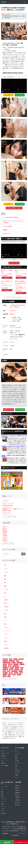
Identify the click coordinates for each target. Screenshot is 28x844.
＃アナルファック (6, 662)
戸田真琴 (5, 535)
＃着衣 (4, 671)
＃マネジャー (19, 662)
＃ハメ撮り (5, 669)
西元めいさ (5, 539)
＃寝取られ (21, 659)
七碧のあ (5, 537)
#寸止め (8, 72)
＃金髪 (21, 672)
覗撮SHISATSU (7, 510)
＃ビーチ (17, 667)
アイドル (6, 589)
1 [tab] (2, 429)
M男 (5, 575)
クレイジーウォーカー (8, 503)
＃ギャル (5, 666)
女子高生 (17, 770)
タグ (2, 760)
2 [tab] (4, 429)
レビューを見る (20, 95)
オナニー (6, 637)
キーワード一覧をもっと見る (9, 678)
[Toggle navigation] (25, 2)
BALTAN (12, 345)
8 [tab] (17, 429)
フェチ (5, 568)
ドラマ (5, 634)
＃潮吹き (10, 664)
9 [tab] (19, 429)
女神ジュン (5, 526)
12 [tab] (26, 429)
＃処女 (22, 667)
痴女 (11, 349)
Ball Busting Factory (8, 505)
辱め (5, 582)
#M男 (16, 72)
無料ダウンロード (8, 409)
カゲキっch (5, 500)
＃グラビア (17, 669)
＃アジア (19, 674)
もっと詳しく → (8, 95)
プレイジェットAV (13, 833)
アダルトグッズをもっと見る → (14, 297)
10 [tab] (21, 429)
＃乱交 (10, 659)
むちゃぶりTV (6, 512)
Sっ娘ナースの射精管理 (7, 273)
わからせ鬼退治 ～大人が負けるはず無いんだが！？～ (21, 288)
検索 (23, 554)
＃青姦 (9, 666)
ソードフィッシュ (7, 514)
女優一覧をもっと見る (8, 543)
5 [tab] (10, 429)
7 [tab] (15, 429)
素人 (5, 593)
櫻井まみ (12, 314)
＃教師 (8, 671)
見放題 (3, 763)
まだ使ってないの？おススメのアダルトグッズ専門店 (13, 221)
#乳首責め (21, 72)
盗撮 (5, 586)
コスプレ (6, 627)
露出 (5, 613)
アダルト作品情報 (7, 226)
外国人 (5, 641)
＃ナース (13, 662)
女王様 (5, 599)
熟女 (5, 579)
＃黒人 (4, 676)
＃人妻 (17, 660)
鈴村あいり (5, 528)
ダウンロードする (14, 263)
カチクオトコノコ (7, 507)
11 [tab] (23, 429)
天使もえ (5, 533)
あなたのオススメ (7, 233)
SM (5, 565)
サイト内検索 (4, 765)
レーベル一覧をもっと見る (9, 516)
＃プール (11, 667)
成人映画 (6, 648)
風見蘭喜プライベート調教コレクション (13, 508)
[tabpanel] (6, 422)
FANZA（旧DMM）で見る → (14, 208)
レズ (5, 620)
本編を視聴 (7, 842)
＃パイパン (16, 664)
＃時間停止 (5, 659)
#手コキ (4, 72)
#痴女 (13, 72)
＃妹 (21, 669)
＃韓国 (9, 674)
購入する (7, 277)
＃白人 (8, 676)
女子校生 (6, 606)
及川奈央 (5, 540)
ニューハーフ (7, 631)
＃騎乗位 (11, 672)
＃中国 (14, 674)
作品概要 (5, 230)
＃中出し (5, 664)
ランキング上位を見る (15, 327)
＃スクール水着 (16, 666)
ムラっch (5, 502)
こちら (16, 338)
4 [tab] (8, 429)
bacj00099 (12, 310)
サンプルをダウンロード (21, 842)
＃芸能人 (11, 669)
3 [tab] (6, 429)
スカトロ (6, 572)
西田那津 (5, 532)
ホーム (3, 751)
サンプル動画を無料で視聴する (11, 217)
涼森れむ (5, 530)
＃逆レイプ (5, 672)
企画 (5, 603)
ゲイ (5, 596)
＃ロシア (5, 674)
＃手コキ (16, 672)
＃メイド (20, 671)
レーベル (3, 758)
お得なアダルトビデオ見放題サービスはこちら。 (13, 259)
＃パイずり (5, 660)
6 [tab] (13, 429)
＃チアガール (14, 671)
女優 (5, 617)
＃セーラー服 (5, 667)
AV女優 (3, 755)
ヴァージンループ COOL (21, 273)
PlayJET (3, 2)
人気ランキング (5, 753)
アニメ (5, 644)
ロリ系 (5, 610)
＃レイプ (15, 659)
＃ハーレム (22, 664)
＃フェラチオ (11, 660)
